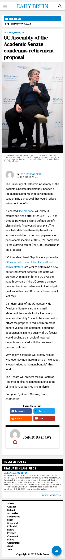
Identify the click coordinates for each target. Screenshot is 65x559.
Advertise (12, 513)
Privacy (11, 533)
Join (9, 549)
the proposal (26, 211)
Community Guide (13, 544)
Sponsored (13, 516)
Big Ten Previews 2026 (18, 23)
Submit (11, 510)
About (10, 503)
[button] (60, 6)
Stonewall (12, 523)
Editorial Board (12, 528)
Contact (11, 506)
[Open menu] (5, 6)
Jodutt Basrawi (31, 174)
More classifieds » (51, 495)
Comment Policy (12, 538)
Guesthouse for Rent (15, 473)
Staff (10, 520)
